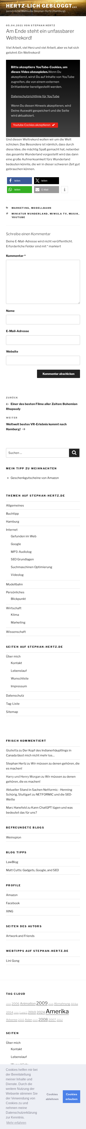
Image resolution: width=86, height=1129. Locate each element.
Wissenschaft (16, 632)
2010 (32, 1012)
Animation (28, 1003)
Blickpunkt (18, 599)
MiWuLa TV (58, 213)
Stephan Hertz (43, 25)
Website (12, 351)
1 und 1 (23, 1012)
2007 (52, 1020)
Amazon (12, 895)
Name (10, 311)
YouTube (18, 217)
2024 (41, 1012)
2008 (43, 1019)
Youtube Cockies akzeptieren (31, 125)
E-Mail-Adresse (17, 331)
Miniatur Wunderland (30, 213)
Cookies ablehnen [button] (52, 1097)
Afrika (74, 1003)
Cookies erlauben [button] (72, 1097)
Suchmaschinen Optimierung (31, 567)
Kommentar (16, 256)
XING (9, 911)
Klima (15, 615)
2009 (42, 1003)
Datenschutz (15, 695)
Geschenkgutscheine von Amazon (35, 478)
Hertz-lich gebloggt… (41, 6)
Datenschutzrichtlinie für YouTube (35, 96)
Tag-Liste (13, 704)
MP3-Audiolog (21, 552)
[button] (19, 180)
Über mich (13, 656)
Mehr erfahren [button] (16, 1122)
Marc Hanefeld (16, 807)
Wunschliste (20, 678)
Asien (28, 1020)
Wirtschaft (13, 608)
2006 (15, 1003)
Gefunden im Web (23, 536)
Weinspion (13, 837)
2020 (35, 1020)
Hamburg (12, 521)
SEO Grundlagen (22, 559)
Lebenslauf (19, 671)
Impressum (19, 686)
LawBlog (12, 862)
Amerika (57, 1011)
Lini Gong (12, 961)
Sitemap (12, 712)
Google (16, 544)
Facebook (13, 903)
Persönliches (15, 592)
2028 (50, 1004)
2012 (60, 1019)
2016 (8, 1004)
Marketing (20, 208)
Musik (74, 213)
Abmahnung (62, 1003)
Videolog (17, 575)
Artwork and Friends (20, 936)
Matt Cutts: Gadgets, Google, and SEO (32, 870)
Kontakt (16, 663)
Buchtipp (12, 513)
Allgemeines (15, 505)
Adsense (11, 1020)
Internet (12, 530)
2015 (21, 1019)
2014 (9, 1012)
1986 (16, 1012)
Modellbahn (41, 208)
